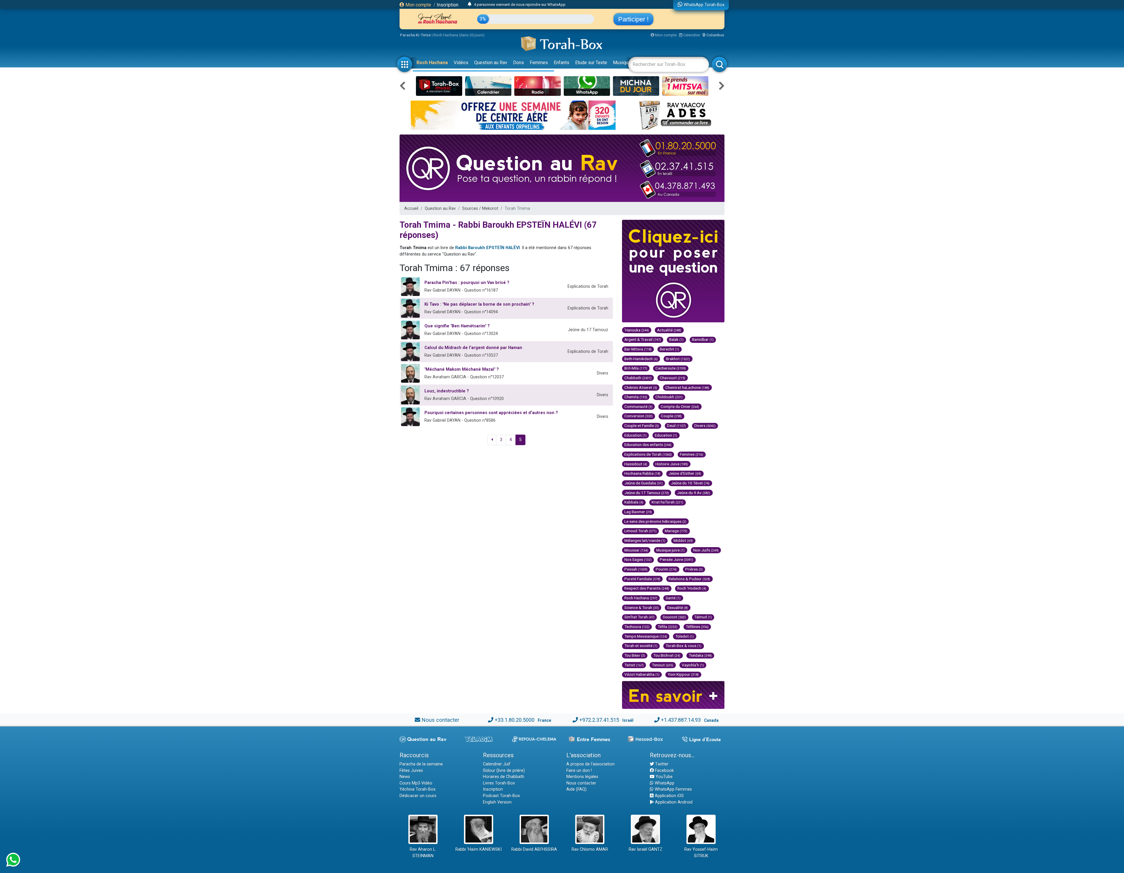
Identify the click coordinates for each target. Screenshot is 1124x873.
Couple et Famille (641, 425)
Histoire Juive (671, 464)
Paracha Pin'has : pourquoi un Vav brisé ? (466, 282)
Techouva (637, 626)
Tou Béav (634, 655)
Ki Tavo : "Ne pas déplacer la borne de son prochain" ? (479, 304)
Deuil (676, 425)
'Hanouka (636, 330)
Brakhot (678, 358)
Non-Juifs (706, 550)
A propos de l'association (590, 764)
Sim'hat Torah (639, 617)
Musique (622, 62)
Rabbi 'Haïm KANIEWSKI (478, 849)
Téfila (667, 626)
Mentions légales (582, 776)
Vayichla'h (693, 665)
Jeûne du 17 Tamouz (646, 492)
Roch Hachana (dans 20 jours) (459, 35)
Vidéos (461, 62)
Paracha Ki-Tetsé (415, 35)
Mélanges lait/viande (644, 540)
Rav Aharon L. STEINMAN (423, 852)
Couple (671, 415)
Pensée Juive (676, 559)
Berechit (669, 349)
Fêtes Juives (411, 770)
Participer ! (633, 19)
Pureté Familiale (642, 578)
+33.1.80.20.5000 (514, 720)
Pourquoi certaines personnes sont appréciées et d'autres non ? (491, 412)
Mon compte (417, 5)
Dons (518, 62)
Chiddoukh (669, 396)
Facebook (664, 770)
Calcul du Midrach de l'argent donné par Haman (473, 347)
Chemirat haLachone (687, 387)
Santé (673, 597)
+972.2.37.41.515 (599, 720)
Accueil (411, 208)
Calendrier (691, 35)
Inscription (447, 5)
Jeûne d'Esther (685, 473)
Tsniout (662, 665)
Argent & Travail (642, 339)
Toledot (684, 636)
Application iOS (669, 795)
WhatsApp (664, 783)
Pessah (635, 569)
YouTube (663, 776)
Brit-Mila (635, 368)
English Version (497, 802)
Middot (683, 540)
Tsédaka (700, 655)
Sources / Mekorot (480, 208)
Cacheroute (670, 368)
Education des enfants (647, 444)
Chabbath (638, 377)
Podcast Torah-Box (501, 795)
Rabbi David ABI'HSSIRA (534, 849)
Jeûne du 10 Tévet (690, 483)
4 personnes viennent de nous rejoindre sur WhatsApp (520, 4)
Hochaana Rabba (642, 473)
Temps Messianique (645, 636)
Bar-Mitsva (638, 349)
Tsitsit (634, 665)
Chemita (635, 396)
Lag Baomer (638, 511)
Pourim (666, 569)
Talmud (703, 617)
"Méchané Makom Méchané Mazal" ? (461, 369)
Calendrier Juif (496, 764)
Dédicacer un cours (418, 795)
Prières (694, 569)
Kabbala (633, 502)
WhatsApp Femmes (673, 789)
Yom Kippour (683, 674)
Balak (676, 339)
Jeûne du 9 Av (693, 492)
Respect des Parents (646, 588)
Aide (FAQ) (576, 789)
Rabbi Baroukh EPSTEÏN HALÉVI (487, 247)
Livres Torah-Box (499, 783)
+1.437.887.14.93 (681, 720)
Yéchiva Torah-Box (418, 789)
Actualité (669, 330)
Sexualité (677, 607)
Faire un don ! (579, 770)
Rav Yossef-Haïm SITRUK (701, 852)
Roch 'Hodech (691, 588)
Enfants (561, 62)
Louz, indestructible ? (446, 391)
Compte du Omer (680, 406)
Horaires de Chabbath (503, 776)
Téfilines (697, 626)
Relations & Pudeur (689, 578)
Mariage (676, 530)
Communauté (638, 406)
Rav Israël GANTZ (645, 849)
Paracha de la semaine (421, 764)
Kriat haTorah (667, 502)
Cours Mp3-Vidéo (416, 783)
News (405, 776)
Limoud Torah (640, 530)
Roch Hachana (432, 62)
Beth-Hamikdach (641, 358)
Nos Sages (638, 559)
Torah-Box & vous (683, 645)
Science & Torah (641, 607)
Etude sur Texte (591, 62)
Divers (705, 425)
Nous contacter (440, 720)
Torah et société (640, 645)
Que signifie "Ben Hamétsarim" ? (457, 326)
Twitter (661, 764)
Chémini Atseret (640, 387)
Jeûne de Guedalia (643, 483)
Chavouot (672, 377)
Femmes (539, 62)
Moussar (636, 550)
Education (635, 435)
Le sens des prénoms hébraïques (655, 521)
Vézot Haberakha (641, 674)
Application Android (673, 802)
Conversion (638, 415)
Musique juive (670, 550)
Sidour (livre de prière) (504, 770)
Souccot (674, 617)
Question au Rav (490, 62)
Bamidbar (703, 339)
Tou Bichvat (666, 655)
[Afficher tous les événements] (470, 4)
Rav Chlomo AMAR (590, 849)
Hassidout (635, 464)
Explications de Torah (648, 454)
